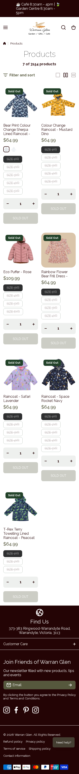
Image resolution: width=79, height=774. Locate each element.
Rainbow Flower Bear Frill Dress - (54, 274)
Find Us (39, 621)
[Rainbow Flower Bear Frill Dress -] (58, 250)
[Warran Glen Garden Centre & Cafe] (39, 27)
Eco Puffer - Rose (17, 272)
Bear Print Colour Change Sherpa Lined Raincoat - (17, 129)
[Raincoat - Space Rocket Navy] (58, 374)
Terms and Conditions (24, 698)
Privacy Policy (66, 695)
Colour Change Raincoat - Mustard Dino (56, 129)
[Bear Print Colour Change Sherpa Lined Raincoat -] (20, 103)
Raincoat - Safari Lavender (16, 398)
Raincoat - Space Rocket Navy (55, 398)
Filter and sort (22, 75)
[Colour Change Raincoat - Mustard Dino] (58, 103)
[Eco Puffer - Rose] (20, 250)
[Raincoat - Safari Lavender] (20, 374)
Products (16, 43)
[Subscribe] (70, 685)
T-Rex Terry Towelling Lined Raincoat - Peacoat (19, 533)
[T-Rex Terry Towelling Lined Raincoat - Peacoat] (20, 507)
